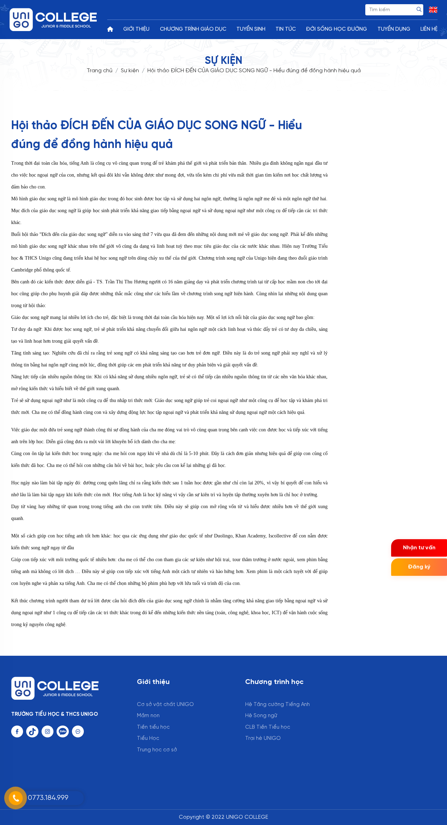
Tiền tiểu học (153, 727)
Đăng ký (419, 567)
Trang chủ (99, 71)
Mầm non (148, 716)
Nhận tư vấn (419, 548)
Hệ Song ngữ (261, 716)
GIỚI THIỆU (136, 29)
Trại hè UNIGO (263, 738)
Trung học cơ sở (157, 750)
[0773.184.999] (35, 790)
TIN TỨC (286, 29)
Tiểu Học (148, 738)
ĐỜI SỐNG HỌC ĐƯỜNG (336, 29)
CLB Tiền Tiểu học (267, 727)
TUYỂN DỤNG (394, 29)
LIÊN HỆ (429, 29)
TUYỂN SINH (250, 29)
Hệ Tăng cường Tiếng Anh (277, 704)
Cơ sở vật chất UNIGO (165, 704)
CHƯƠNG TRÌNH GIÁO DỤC (193, 29)
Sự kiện (130, 71)
